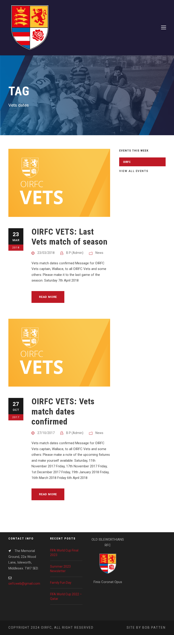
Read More (48, 297)
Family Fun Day (60, 582)
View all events (133, 171)
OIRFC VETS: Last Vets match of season (69, 237)
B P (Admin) (74, 253)
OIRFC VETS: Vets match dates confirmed (62, 412)
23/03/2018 (46, 253)
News (99, 253)
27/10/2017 (46, 433)
